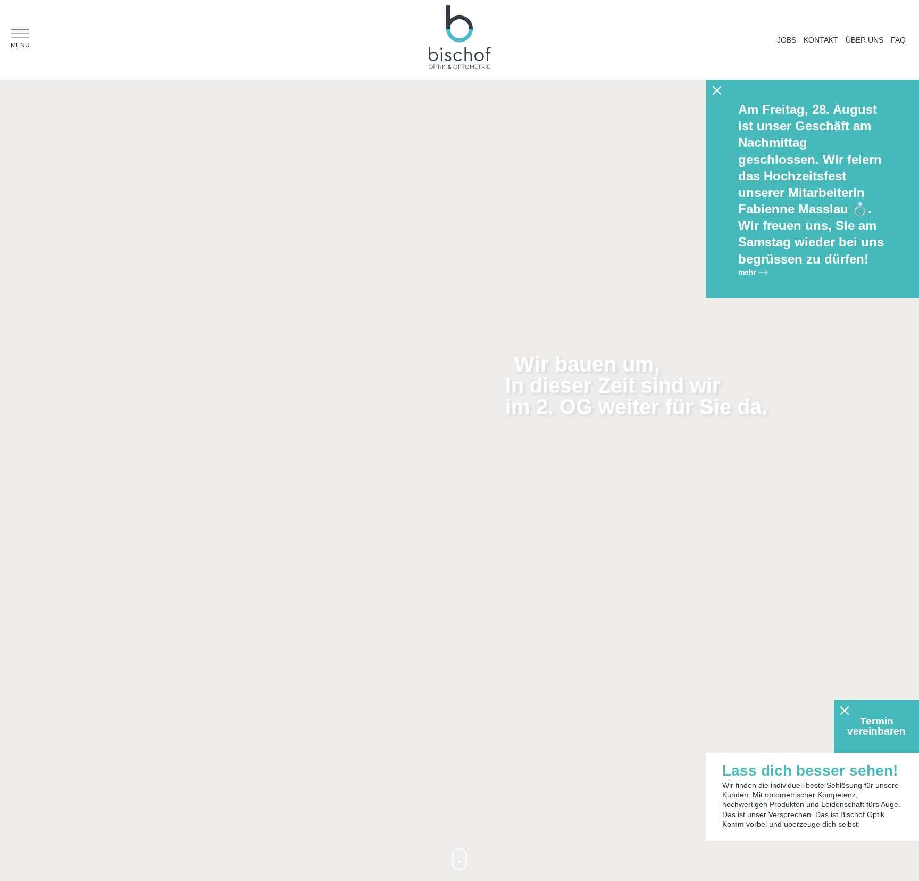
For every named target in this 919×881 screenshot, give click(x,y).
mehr (748, 272)
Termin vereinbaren (876, 726)
